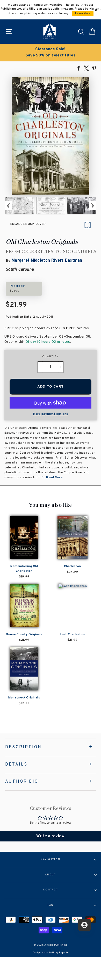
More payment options (50, 414)
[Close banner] (96, 10)
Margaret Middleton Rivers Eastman (47, 260)
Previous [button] (8, 205)
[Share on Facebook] (78, 68)
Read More (54, 477)
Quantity (50, 356)
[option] (50, 52)
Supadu (64, 952)
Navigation (50, 859)
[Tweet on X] (86, 68)
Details (16, 764)
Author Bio (21, 781)
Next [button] (92, 205)
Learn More (83, 13)
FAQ (50, 905)
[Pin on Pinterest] (94, 68)
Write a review (50, 836)
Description (23, 747)
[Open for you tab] (84, 925)
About (50, 874)
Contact (50, 889)
